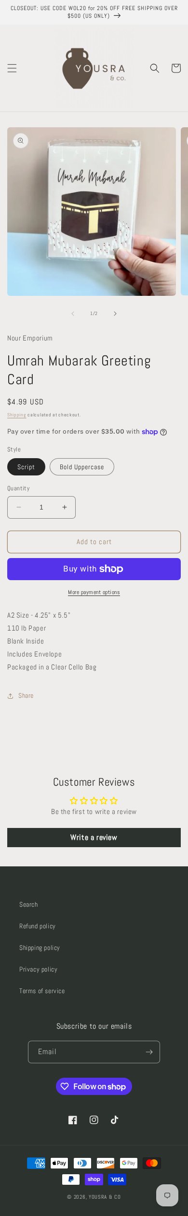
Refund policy (37, 926)
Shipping (17, 415)
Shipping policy (39, 947)
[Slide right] (115, 313)
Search (28, 904)
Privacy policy (38, 969)
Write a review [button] (93, 837)
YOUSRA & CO (105, 1196)
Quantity (18, 488)
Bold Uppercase (82, 466)
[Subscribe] (149, 1052)
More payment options (94, 592)
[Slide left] (72, 313)
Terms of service (42, 990)
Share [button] (26, 695)
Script (26, 466)
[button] (12, 68)
